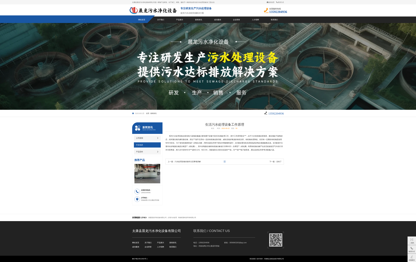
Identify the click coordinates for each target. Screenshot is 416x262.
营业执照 (253, 259)
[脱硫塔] (147, 173)
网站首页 (135, 243)
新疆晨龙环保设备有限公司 (157, 217)
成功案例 (135, 247)
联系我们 (172, 247)
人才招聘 (160, 247)
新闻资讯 (172, 243)
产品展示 (160, 243)
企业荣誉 (148, 247)
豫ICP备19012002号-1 (140, 259)
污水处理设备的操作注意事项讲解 (188, 162)
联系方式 (281, 2)
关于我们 (148, 243)
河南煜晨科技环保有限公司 (187, 217)
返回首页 (271, 2)
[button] (136, 173)
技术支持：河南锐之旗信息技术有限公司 (270, 259)
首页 (147, 113)
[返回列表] (225, 162)
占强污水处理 (172, 217)
